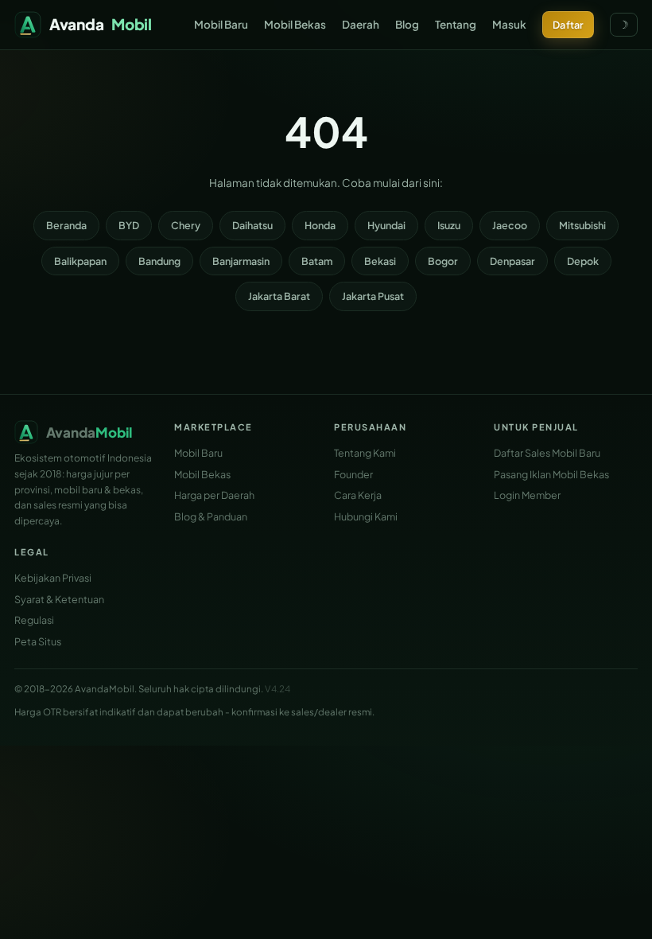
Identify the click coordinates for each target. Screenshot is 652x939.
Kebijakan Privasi (52, 577)
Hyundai (386, 225)
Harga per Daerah (214, 495)
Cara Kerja (358, 495)
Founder (353, 474)
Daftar (568, 24)
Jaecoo (509, 225)
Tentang (455, 24)
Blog (407, 24)
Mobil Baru (221, 24)
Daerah (360, 24)
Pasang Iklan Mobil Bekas (551, 474)
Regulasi (34, 620)
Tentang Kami (365, 452)
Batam (316, 261)
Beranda (66, 225)
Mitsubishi (582, 225)
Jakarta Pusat (373, 296)
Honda (320, 225)
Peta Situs (37, 641)
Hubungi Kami (366, 516)
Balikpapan (80, 261)
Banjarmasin (241, 261)
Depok (583, 261)
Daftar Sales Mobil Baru (547, 452)
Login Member (527, 495)
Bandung (159, 261)
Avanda (100, 23)
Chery (185, 225)
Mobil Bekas (295, 24)
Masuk (509, 24)
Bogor (443, 261)
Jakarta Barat (279, 296)
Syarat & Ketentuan (59, 599)
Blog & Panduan (210, 516)
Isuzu (448, 225)
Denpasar (512, 261)
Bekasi (380, 261)
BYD (128, 225)
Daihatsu (252, 225)
